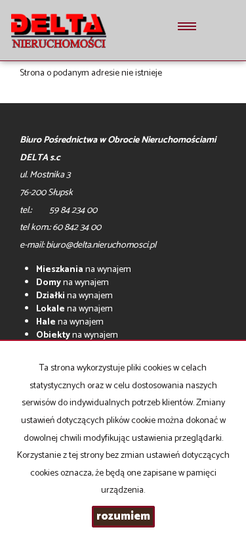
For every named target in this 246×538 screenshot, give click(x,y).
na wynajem (83, 269)
